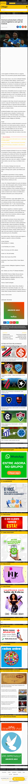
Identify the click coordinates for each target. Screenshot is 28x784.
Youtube (19, 772)
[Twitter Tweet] (8, 322)
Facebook (4, 772)
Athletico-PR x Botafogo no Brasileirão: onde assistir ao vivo (12, 392)
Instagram (14, 772)
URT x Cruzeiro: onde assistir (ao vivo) (10, 440)
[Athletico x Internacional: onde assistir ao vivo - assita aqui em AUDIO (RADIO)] (14, 351)
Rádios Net (15, 774)
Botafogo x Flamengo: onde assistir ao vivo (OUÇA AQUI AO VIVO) (13, 408)
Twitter (9, 772)
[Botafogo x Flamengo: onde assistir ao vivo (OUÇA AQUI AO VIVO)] (14, 400)
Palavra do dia (7, 3)
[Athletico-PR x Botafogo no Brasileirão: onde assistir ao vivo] (14, 384)
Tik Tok (10, 774)
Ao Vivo (3, 363)
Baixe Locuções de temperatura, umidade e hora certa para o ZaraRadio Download (8, 703)
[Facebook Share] (4, 322)
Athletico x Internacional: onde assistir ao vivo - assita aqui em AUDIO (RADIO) (12, 359)
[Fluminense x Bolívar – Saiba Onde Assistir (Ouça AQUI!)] (14, 368)
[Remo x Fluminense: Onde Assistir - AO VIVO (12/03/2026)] (14, 416)
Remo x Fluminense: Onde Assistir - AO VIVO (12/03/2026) (12, 424)
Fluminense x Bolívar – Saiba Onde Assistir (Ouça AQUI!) (13, 142)
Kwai (24, 772)
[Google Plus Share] (11, 322)
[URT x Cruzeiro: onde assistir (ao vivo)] (14, 433)
